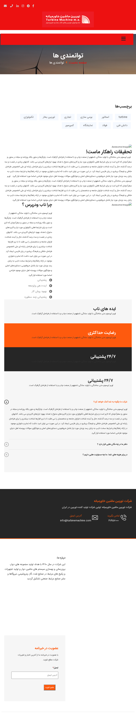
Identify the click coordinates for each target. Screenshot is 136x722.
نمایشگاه (88, 125)
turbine (122, 117)
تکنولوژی (28, 117)
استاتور (105, 117)
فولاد (104, 125)
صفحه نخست (78, 62)
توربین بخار (49, 117)
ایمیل (55, 667)
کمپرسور (69, 125)
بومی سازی (86, 117)
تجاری (67, 117)
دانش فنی (122, 125)
